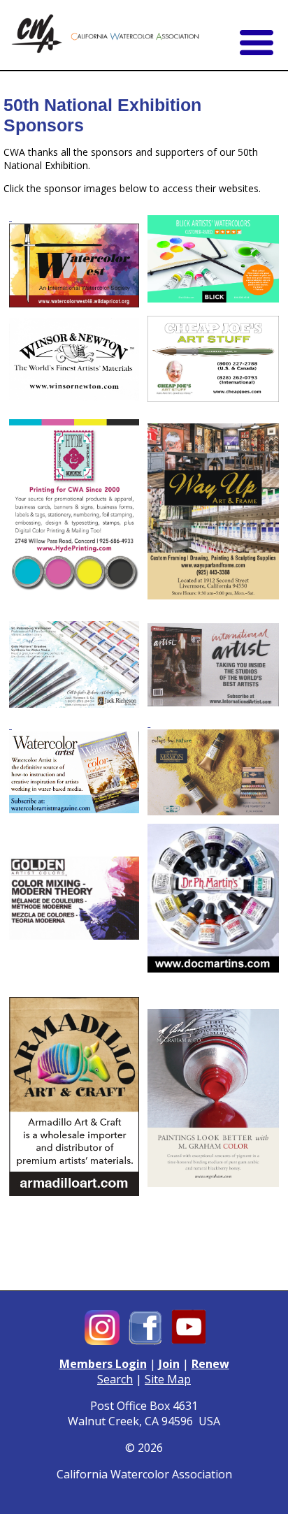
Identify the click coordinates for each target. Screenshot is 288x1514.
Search (115, 1379)
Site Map (168, 1379)
